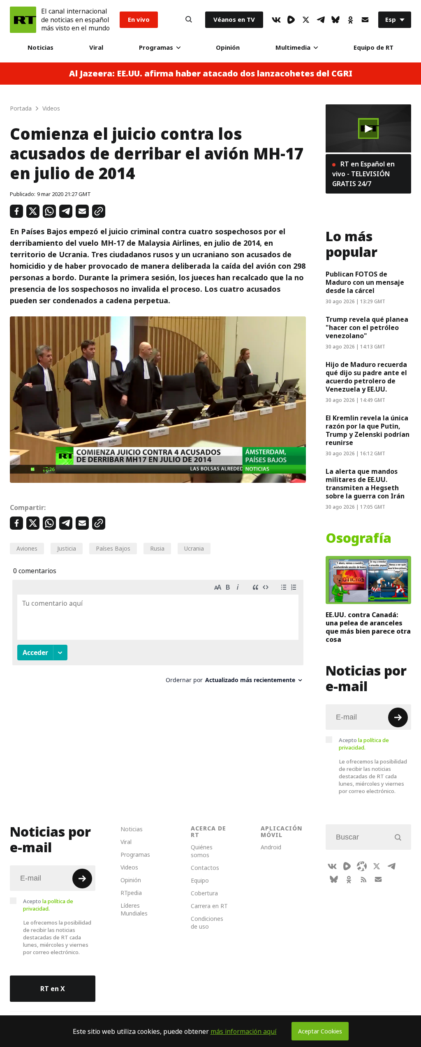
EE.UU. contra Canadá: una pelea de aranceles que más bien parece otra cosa (368, 627)
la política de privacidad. (364, 744)
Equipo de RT (373, 47)
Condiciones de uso (207, 922)
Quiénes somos (202, 851)
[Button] (189, 20)
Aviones (26, 548)
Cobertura (204, 893)
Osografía (358, 538)
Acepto (364, 743)
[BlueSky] (335, 19)
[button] (368, 129)
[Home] (23, 20)
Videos (129, 867)
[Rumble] (291, 19)
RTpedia (131, 892)
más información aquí (243, 1031)
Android (271, 847)
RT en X (52, 989)
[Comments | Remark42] (158, 635)
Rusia (157, 548)
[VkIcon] (276, 19)
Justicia (66, 548)
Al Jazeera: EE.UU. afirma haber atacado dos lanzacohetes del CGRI (210, 73)
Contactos (205, 867)
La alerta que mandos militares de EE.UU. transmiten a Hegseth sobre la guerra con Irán (365, 483)
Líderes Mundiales (134, 909)
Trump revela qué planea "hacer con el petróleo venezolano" (367, 327)
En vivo (139, 19)
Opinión (228, 47)
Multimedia (292, 47)
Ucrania (194, 548)
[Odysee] (361, 866)
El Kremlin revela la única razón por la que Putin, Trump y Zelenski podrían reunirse (367, 430)
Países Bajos (113, 548)
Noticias (40, 47)
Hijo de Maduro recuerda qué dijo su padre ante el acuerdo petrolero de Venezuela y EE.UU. (366, 377)
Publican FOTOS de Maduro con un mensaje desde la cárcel (365, 282)
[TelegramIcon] (320, 19)
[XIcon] (305, 19)
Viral (96, 47)
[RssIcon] (363, 879)
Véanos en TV (234, 19)
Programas (156, 47)
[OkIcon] (350, 19)
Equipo (200, 880)
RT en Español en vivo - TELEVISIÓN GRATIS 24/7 (363, 174)
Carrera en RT (209, 906)
